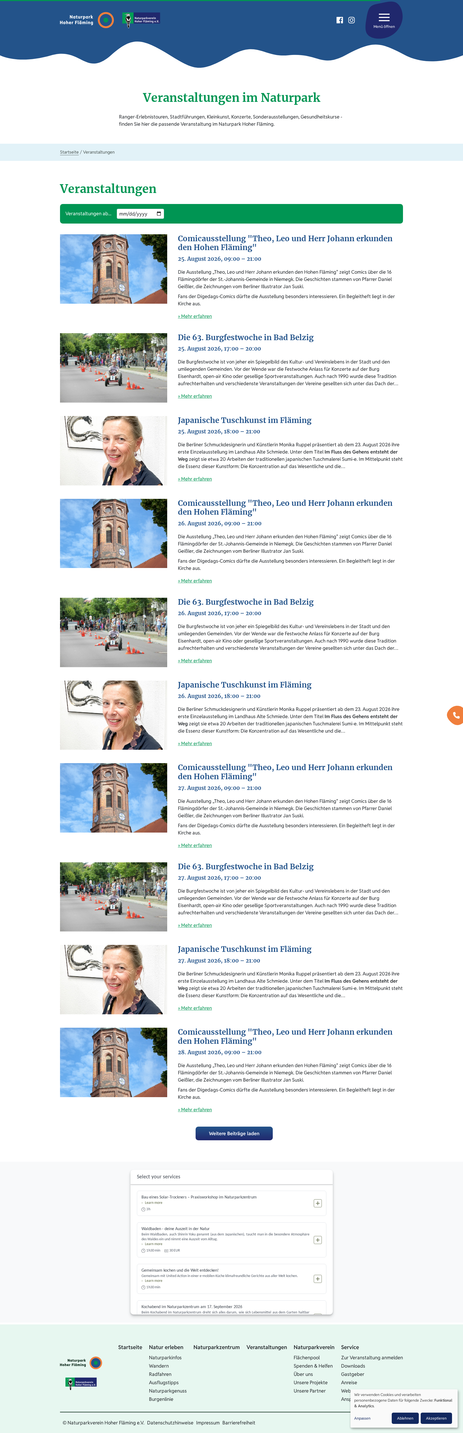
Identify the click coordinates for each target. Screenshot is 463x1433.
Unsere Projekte (311, 1382)
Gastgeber (352, 1374)
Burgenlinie (161, 1399)
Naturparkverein (314, 1347)
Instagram (351, 20)
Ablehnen (405, 1418)
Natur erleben (166, 1347)
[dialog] (404, 1408)
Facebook (340, 20)
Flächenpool (307, 1357)
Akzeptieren (436, 1418)
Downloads (353, 1366)
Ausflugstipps (164, 1382)
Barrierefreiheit (238, 1423)
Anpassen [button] (362, 1418)
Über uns (303, 1374)
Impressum (208, 1423)
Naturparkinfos (165, 1357)
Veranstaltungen (267, 1347)
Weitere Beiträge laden (234, 1133)
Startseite (69, 152)
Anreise (349, 1382)
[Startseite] (88, 20)
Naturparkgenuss (168, 1391)
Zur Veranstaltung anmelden (372, 1357)
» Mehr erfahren (195, 316)
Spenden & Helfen (313, 1366)
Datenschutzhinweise (170, 1423)
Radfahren (160, 1374)
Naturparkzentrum (216, 1347)
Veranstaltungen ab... (88, 213)
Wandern (159, 1366)
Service (350, 1347)
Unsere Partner (310, 1391)
